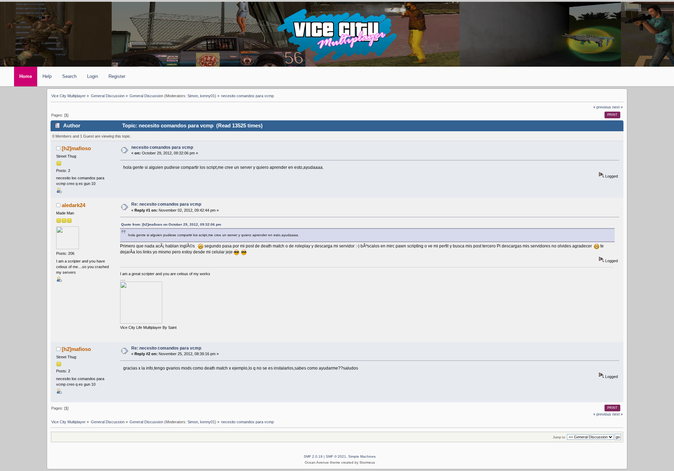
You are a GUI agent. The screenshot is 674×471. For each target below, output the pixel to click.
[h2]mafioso (76, 148)
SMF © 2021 (336, 456)
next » (617, 107)
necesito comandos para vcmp (162, 147)
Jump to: (559, 437)
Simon (192, 96)
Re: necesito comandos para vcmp (166, 204)
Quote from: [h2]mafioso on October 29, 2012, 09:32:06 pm (171, 224)
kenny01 (207, 96)
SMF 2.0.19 (313, 456)
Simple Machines (362, 456)
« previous (602, 107)
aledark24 (73, 205)
